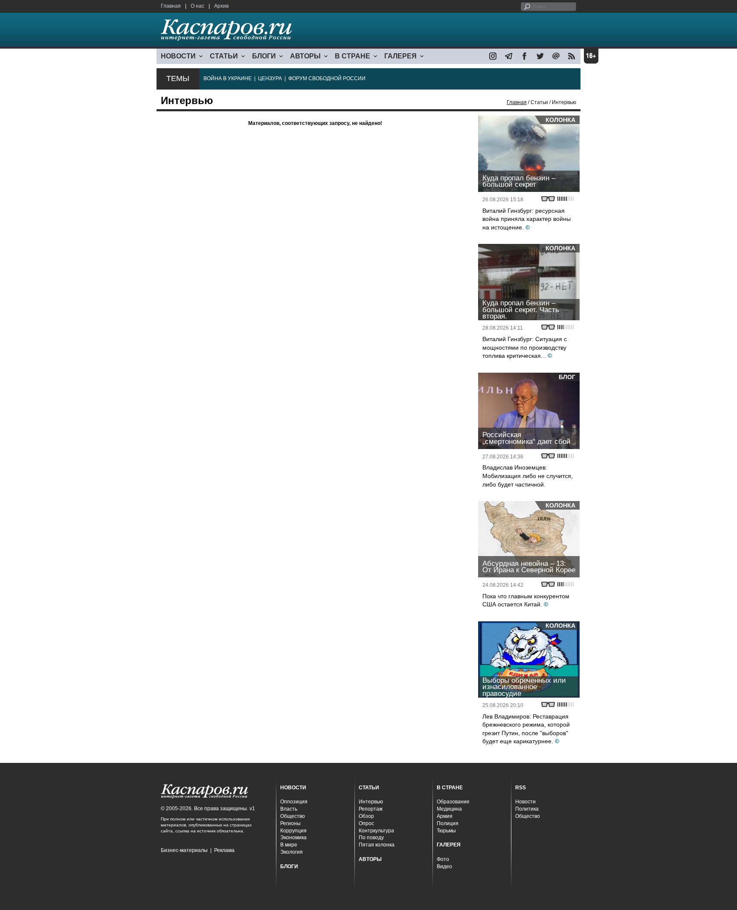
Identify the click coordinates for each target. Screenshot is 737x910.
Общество (292, 816)
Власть (288, 809)
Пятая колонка (377, 845)
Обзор (366, 816)
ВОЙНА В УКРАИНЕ (227, 78)
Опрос (366, 823)
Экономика (293, 837)
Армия (445, 816)
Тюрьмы (446, 831)
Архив (221, 6)
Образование (453, 802)
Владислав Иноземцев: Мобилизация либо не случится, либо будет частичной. (527, 475)
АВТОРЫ (305, 56)
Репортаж (371, 809)
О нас (197, 6)
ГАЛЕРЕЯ (400, 56)
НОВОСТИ (178, 56)
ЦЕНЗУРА (270, 78)
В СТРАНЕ (352, 56)
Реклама (224, 850)
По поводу (371, 837)
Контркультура (376, 831)
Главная (171, 6)
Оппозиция (294, 802)
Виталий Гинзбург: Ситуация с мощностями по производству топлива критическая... (524, 347)
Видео (444, 866)
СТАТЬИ (224, 56)
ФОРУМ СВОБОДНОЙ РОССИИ (327, 78)
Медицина (449, 809)
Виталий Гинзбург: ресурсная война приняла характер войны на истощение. (526, 219)
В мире (288, 845)
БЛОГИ (264, 56)
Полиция (447, 823)
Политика (527, 809)
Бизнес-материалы (184, 850)
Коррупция (293, 831)
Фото (443, 859)
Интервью (371, 802)
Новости (525, 802)
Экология (291, 852)
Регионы (290, 823)
